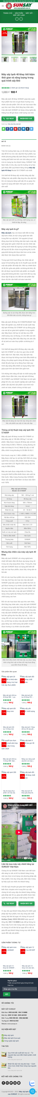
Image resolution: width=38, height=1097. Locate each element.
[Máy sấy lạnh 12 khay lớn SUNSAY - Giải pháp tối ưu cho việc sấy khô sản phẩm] (10, 954)
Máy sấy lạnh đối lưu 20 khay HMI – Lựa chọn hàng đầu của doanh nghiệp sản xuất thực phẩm (9, 696)
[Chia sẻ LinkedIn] (23, 129)
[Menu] (3, 6)
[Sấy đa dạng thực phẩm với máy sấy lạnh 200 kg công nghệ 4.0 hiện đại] (10, 779)
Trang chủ (7, 13)
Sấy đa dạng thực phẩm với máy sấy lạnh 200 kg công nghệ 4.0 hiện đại (9, 792)
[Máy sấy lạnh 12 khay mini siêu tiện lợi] (28, 954)
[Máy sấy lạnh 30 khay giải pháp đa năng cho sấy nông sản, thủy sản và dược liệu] (28, 779)
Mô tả (4, 141)
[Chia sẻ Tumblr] (27, 129)
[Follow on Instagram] (7, 1083)
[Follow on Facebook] (3, 1083)
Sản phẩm (19, 13)
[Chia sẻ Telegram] (31, 129)
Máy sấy (29, 13)
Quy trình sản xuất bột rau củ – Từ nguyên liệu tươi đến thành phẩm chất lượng (22, 1055)
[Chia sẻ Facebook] (7, 129)
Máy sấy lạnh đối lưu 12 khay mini (8, 728)
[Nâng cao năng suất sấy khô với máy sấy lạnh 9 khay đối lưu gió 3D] (28, 747)
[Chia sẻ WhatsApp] (3, 129)
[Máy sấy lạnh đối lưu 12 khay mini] (10, 715)
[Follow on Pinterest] (19, 1083)
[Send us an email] (15, 1083)
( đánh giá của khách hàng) (19, 88)
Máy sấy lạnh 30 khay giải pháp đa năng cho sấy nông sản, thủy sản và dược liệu (28, 792)
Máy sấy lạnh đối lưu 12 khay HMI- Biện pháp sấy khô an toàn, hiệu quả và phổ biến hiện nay (9, 760)
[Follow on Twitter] (11, 1083)
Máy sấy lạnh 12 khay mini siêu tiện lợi (28, 967)
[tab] (19, 141)
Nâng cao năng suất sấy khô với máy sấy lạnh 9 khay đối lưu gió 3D (28, 760)
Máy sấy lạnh (19, 15)
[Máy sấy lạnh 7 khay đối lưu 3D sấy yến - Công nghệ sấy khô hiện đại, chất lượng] (28, 715)
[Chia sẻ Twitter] (11, 129)
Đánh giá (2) (6, 146)
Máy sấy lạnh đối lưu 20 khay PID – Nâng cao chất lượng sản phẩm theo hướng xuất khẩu (27, 696)
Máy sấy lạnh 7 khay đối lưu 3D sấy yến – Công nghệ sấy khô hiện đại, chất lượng (28, 728)
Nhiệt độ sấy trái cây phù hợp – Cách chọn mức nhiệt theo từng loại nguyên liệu (22, 1066)
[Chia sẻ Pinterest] (15, 129)
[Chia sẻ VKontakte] (19, 129)
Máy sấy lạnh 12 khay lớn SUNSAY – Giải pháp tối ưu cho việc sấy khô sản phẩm (9, 967)
